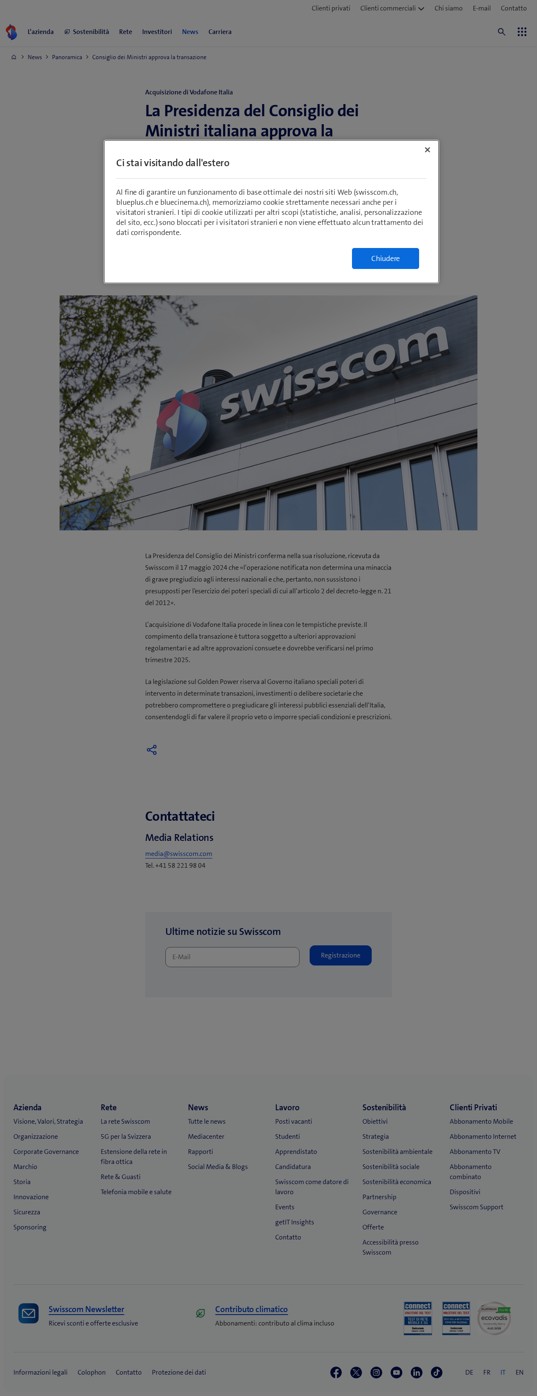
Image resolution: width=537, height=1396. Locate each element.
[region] (271, 212)
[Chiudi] (427, 150)
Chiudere (385, 258)
